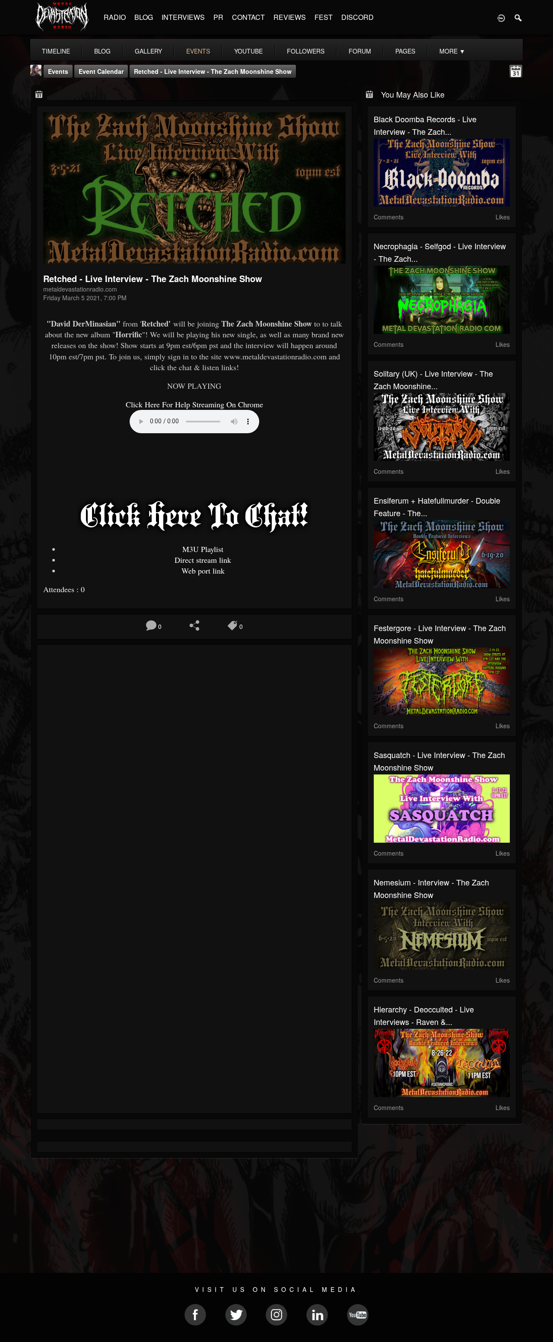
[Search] (518, 17)
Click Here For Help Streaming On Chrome (194, 404)
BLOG (143, 17)
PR (218, 17)
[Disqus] (194, 767)
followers (305, 51)
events (198, 51)
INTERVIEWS (183, 17)
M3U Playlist (202, 549)
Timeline (56, 51)
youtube (248, 51)
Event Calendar (101, 71)
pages (405, 51)
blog (102, 51)
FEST (324, 17)
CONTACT (248, 17)
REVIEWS (289, 17)
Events (58, 71)
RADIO (115, 17)
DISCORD (357, 17)
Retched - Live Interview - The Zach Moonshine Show (213, 71)
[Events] (39, 93)
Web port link (203, 570)
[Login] (501, 17)
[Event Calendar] (515, 70)
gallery (148, 51)
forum (360, 51)
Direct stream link (203, 560)
